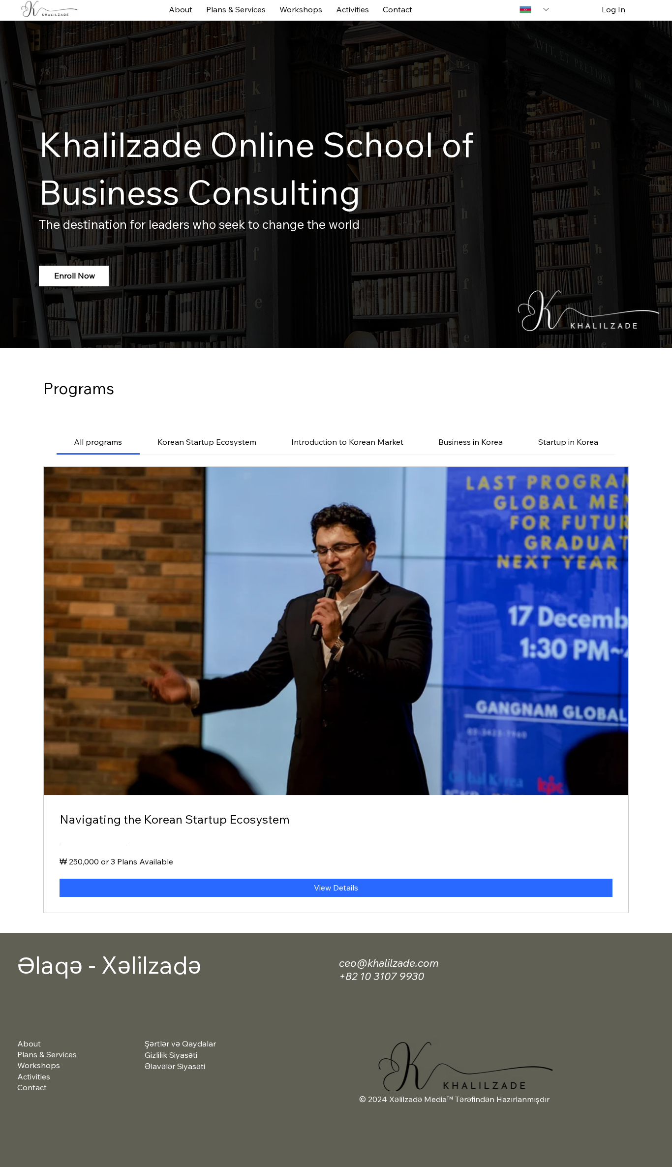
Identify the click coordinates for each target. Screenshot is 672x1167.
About (29, 1043)
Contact (32, 1087)
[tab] (98, 442)
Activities (33, 1076)
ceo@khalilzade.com (389, 962)
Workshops (38, 1065)
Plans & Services (47, 1054)
